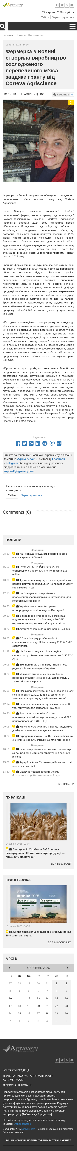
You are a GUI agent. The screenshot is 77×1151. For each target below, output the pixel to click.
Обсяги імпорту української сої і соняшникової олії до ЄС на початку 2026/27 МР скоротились (42, 642)
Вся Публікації (61, 863)
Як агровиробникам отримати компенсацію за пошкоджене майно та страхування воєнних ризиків (42, 753)
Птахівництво (32, 94)
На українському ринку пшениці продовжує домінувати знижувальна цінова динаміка (42, 728)
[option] (38, 147)
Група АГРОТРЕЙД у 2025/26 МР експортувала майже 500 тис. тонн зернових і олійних (40, 570)
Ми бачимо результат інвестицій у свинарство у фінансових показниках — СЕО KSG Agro (42, 655)
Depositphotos (22, 1123)
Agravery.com (28, 1129)
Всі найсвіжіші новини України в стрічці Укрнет (38, 1140)
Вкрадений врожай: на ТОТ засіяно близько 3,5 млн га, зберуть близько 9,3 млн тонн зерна (42, 737)
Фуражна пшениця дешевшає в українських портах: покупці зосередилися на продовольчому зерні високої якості (42, 584)
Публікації (16, 797)
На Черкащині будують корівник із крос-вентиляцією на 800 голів (40, 555)
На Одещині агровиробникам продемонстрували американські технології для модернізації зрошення (41, 597)
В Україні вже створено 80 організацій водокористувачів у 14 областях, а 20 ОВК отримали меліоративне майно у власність (39, 619)
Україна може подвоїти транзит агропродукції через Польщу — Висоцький (38, 608)
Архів (11, 958)
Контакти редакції (16, 1070)
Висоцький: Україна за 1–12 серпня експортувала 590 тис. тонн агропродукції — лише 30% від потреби (35, 853)
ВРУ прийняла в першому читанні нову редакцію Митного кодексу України (39, 666)
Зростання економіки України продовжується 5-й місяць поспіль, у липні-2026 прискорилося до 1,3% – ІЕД (41, 717)
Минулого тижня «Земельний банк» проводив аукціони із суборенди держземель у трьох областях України (40, 677)
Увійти (45, 17)
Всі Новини (66, 784)
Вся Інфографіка (59, 942)
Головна (8, 35)
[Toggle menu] (72, 26)
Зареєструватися (63, 17)
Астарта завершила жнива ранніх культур (44, 628)
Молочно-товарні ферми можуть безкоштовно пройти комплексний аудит (37, 773)
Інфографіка (18, 880)
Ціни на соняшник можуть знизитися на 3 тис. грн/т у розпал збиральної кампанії (41, 706)
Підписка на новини (17, 1085)
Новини (9, 94)
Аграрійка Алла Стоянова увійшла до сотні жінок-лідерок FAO (42, 764)
